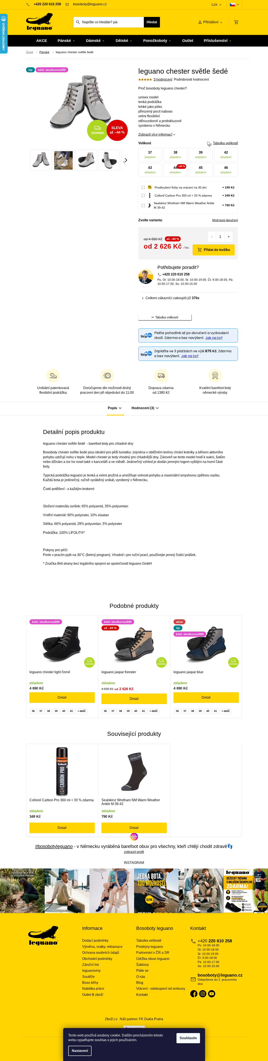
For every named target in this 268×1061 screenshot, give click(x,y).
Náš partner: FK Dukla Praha (141, 1019)
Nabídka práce (93, 988)
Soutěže (88, 976)
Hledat (152, 22)
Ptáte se (142, 970)
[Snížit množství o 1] (212, 236)
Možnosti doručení (225, 220)
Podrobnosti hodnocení (191, 79)
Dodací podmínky (95, 940)
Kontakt (142, 994)
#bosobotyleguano (54, 846)
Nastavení (80, 1051)
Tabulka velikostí (225, 143)
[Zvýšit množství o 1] (229, 236)
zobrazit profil (134, 852)
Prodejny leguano (149, 946)
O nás (140, 976)
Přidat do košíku (217, 250)
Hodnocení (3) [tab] (143, 408)
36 (33, 711)
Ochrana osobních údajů (100, 952)
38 (48, 711)
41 (71, 711)
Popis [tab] (112, 408)
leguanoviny (91, 970)
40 (63, 711)
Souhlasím (188, 1038)
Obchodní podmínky (97, 959)
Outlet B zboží (92, 994)
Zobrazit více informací (155, 134)
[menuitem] (41, 41)
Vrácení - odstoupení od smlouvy (160, 988)
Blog (139, 982)
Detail (62, 697)
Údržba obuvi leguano (152, 959)
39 (56, 711)
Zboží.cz (111, 1019)
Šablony (142, 964)
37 (40, 711)
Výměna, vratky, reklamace (102, 946)
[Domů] (29, 52)
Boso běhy (90, 982)
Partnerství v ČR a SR (152, 952)
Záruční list (90, 964)
